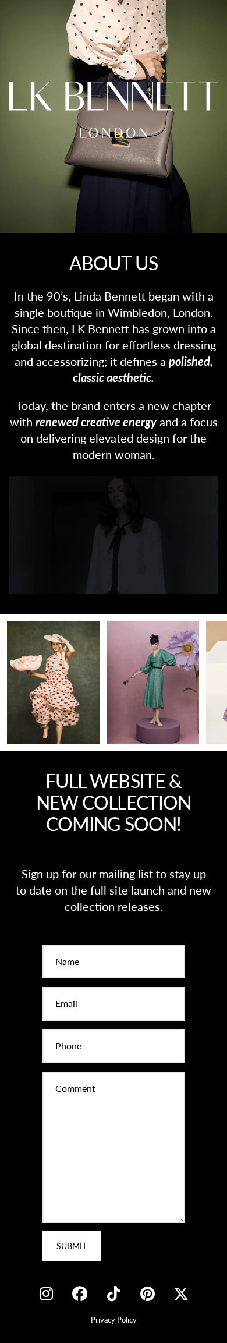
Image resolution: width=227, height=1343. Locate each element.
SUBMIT (71, 1246)
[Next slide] (205, 682)
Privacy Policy (114, 1319)
